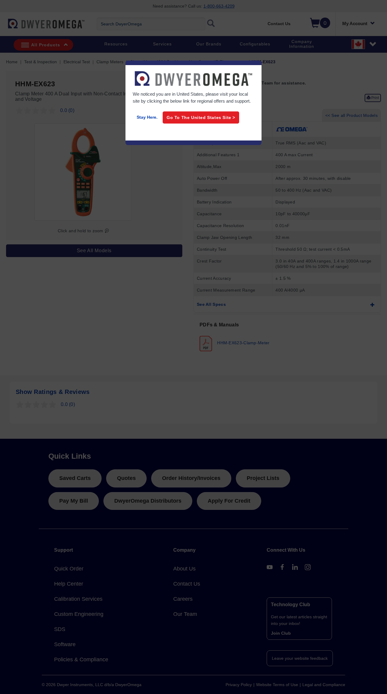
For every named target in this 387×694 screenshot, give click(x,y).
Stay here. (147, 117)
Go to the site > (201, 117)
